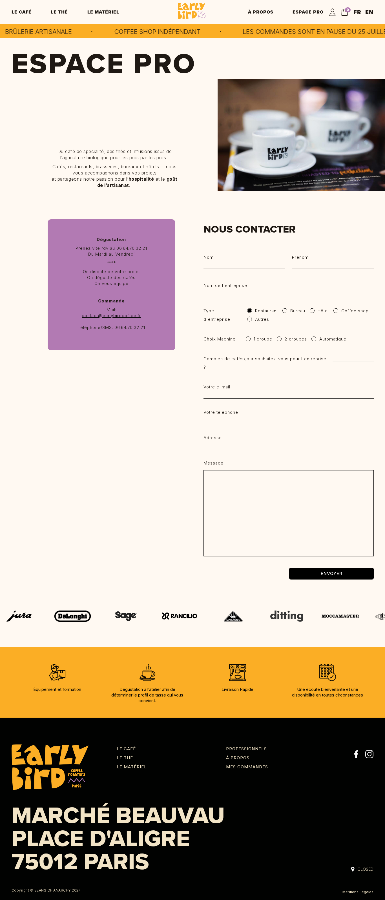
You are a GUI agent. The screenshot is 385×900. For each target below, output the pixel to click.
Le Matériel (103, 12)
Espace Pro (308, 12)
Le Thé (59, 12)
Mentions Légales (357, 892)
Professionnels (246, 748)
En (369, 12)
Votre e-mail (216, 387)
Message (213, 463)
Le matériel (132, 766)
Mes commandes (247, 766)
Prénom (300, 257)
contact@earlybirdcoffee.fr (111, 315)
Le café (22, 12)
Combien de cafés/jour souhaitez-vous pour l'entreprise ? (264, 363)
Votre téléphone (220, 412)
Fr (357, 12)
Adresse (212, 437)
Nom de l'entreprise (225, 285)
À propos (260, 12)
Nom (208, 257)
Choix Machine (219, 339)
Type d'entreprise (216, 315)
